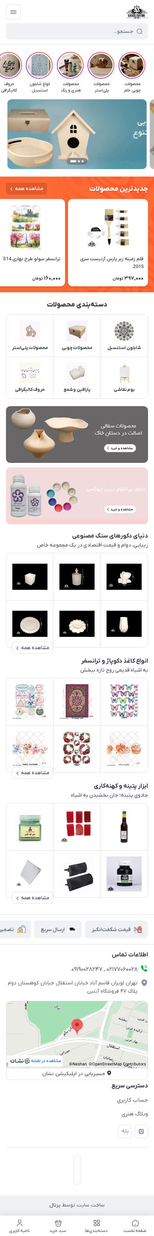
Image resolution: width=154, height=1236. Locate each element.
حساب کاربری (132, 1100)
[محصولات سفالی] (77, 434)
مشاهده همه (29, 189)
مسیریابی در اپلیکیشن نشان (73, 1073)
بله (125, 1131)
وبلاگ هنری (134, 1114)
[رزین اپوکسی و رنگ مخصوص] (77, 495)
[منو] (13, 11)
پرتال (55, 1205)
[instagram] (141, 1131)
